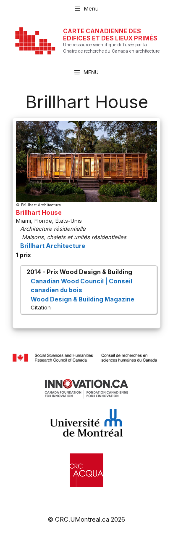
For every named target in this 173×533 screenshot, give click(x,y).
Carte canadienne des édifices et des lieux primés (110, 34)
